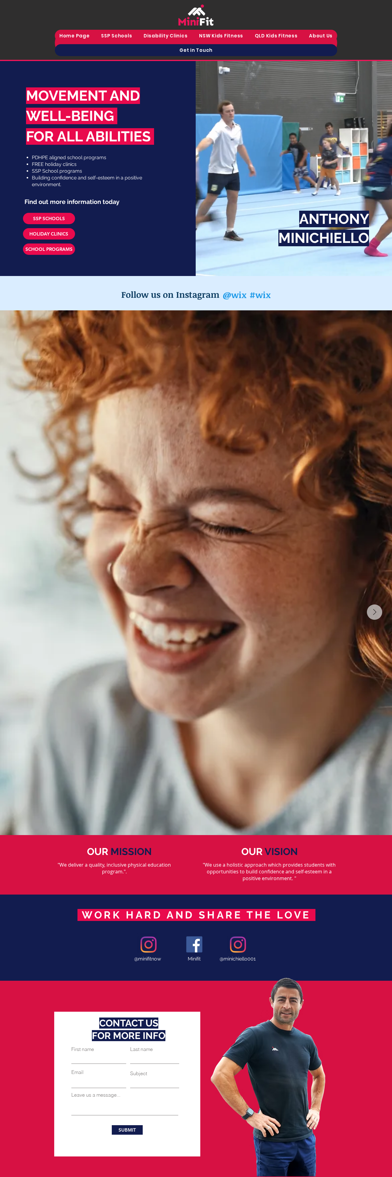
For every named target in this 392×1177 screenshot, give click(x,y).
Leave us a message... (95, 1094)
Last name (141, 1049)
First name (82, 1049)
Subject (138, 1073)
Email (77, 1072)
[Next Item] (374, 612)
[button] (221, 36)
